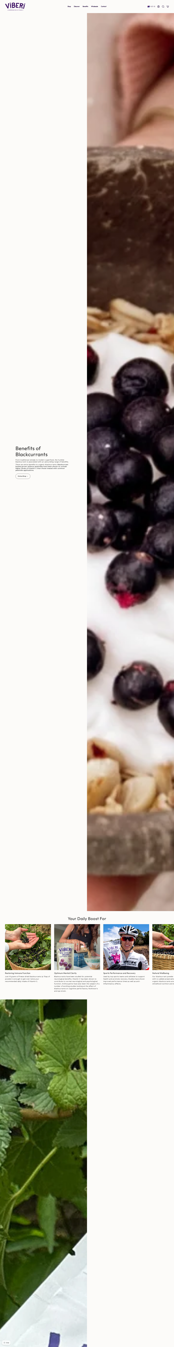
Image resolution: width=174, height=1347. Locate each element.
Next (171, 947)
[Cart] (167, 6)
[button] (76, 6)
